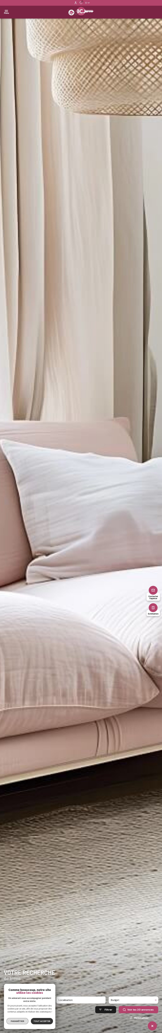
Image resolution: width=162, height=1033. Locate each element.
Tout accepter (42, 1021)
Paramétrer (17, 1021)
